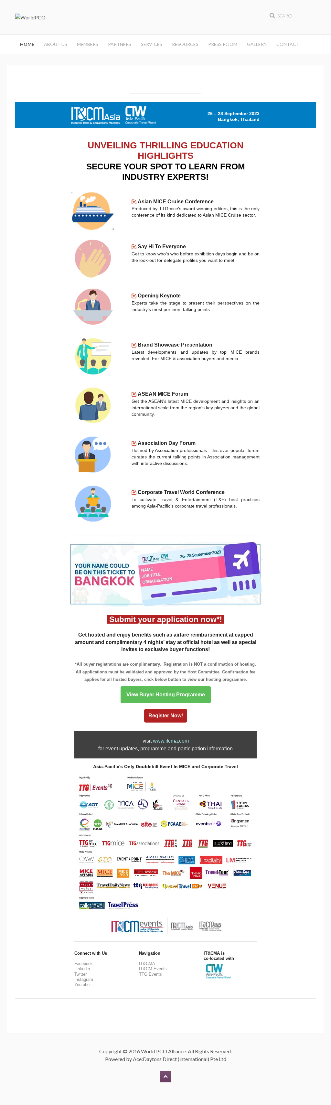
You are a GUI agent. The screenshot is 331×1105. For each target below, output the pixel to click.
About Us (55, 44)
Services (151, 44)
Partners (119, 44)
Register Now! (165, 715)
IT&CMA (147, 963)
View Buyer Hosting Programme (165, 694)
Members (87, 44)
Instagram (83, 979)
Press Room (222, 44)
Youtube (82, 984)
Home (27, 44)
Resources (185, 44)
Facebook (83, 963)
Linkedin (82, 968)
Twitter (80, 974)
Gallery (257, 44)
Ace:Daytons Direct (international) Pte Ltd (179, 1059)
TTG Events (150, 974)
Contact (287, 44)
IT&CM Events (153, 968)
